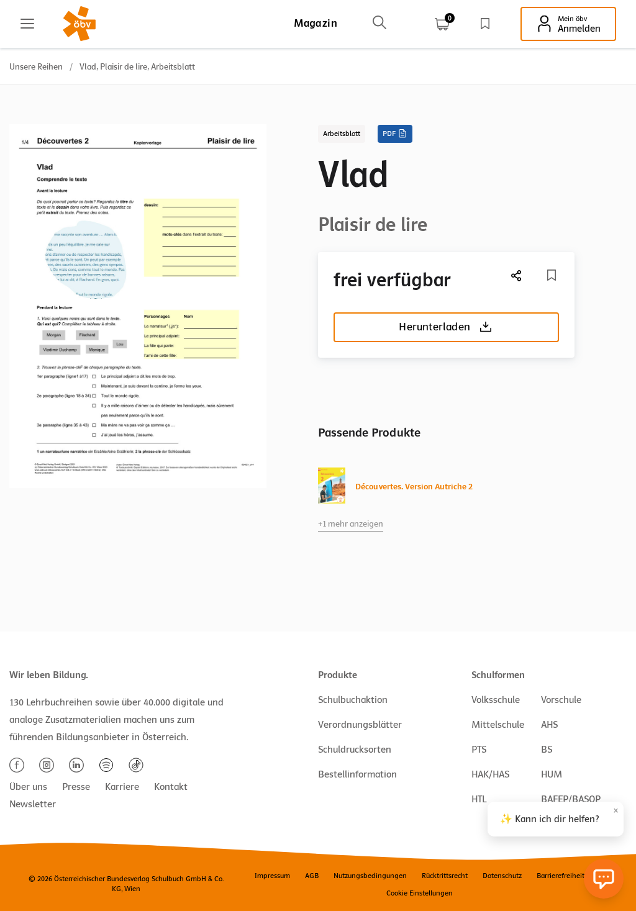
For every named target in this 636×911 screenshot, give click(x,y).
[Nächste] (516, 275)
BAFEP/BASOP (571, 799)
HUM (551, 774)
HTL (478, 799)
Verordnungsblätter (360, 724)
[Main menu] (27, 23)
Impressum (272, 875)
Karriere (122, 786)
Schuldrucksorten (354, 749)
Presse (76, 786)
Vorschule (561, 699)
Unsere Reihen (36, 66)
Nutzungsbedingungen (370, 875)
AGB (312, 875)
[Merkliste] (485, 23)
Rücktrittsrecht (445, 875)
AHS (549, 724)
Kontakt (171, 786)
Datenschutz (502, 875)
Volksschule (495, 699)
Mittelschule (497, 724)
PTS (478, 749)
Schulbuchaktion (353, 699)
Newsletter (32, 804)
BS (546, 749)
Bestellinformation (357, 774)
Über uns (28, 786)
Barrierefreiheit (560, 875)
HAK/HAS (490, 774)
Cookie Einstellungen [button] (419, 893)
